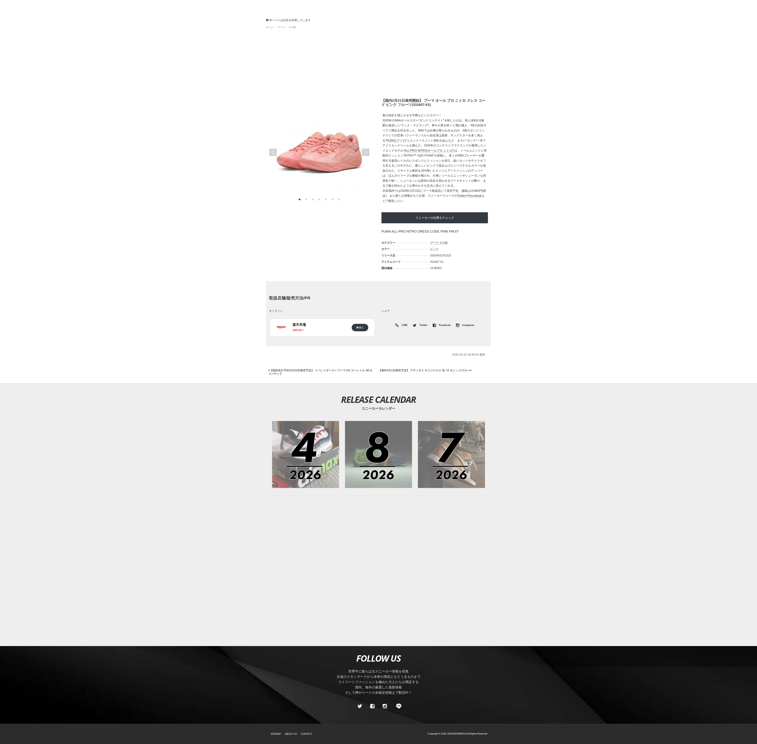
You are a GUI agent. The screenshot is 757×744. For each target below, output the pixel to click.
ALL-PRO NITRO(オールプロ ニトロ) (428, 150)
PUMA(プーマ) (396, 140)
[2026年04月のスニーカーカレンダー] (305, 454)
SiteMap (276, 734)
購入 (361, 327)
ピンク (434, 248)
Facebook (475, 195)
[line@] (397, 706)
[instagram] (385, 706)
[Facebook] (372, 706)
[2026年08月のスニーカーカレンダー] (378, 454)
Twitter (461, 195)
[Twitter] (359, 706)
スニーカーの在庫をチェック (435, 217)
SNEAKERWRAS (456, 733)
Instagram (467, 325)
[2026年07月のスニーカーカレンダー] (451, 454)
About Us (291, 734)
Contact (306, 734)
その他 (443, 242)
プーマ (434, 242)
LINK (403, 326)
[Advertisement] (378, 65)
